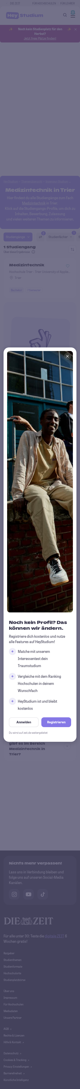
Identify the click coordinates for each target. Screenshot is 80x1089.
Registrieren (56, 722)
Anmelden (23, 722)
